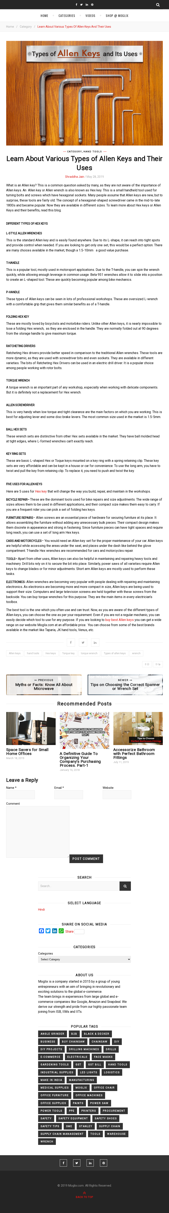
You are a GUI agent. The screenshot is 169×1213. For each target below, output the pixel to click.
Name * (11, 788)
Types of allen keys (115, 653)
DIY (116, 1041)
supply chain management (62, 1133)
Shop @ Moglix (117, 15)
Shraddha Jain (74, 176)
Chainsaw (100, 1041)
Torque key (68, 653)
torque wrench (89, 653)
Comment (13, 804)
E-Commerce (51, 1056)
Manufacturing (81, 1080)
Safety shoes (106, 1118)
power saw (99, 1103)
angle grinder (53, 1033)
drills (111, 1049)
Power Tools (51, 1110)
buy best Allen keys (120, 620)
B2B (74, 1033)
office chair (104, 1087)
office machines (89, 1095)
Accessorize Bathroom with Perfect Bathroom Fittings (134, 753)
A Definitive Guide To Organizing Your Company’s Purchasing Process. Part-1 (80, 759)
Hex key (40, 491)
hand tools (33, 653)
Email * (59, 788)
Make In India (51, 1080)
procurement (114, 1110)
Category (26, 26)
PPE (72, 1110)
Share (69, 931)
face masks (103, 1056)
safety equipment (73, 1118)
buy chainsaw (73, 1041)
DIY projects (51, 1049)
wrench (136, 653)
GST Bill (94, 1064)
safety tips (50, 1126)
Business (48, 1041)
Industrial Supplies (57, 1072)
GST (78, 1064)
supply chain (109, 1126)
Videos (90, 15)
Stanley (85, 1126)
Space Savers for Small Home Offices (27, 751)
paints (78, 1103)
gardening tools (55, 1064)
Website (108, 788)
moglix (81, 1087)
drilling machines (84, 1049)
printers (88, 1110)
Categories (67, 15)
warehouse (116, 1133)
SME (69, 1126)
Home (44, 15)
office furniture (55, 1095)
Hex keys (51, 653)
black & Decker (96, 1033)
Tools (95, 1133)
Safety (46, 1118)
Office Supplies (53, 1103)
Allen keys (15, 653)
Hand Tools (92, 151)
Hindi (41, 909)
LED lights (88, 1072)
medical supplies (55, 1087)
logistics (112, 1072)
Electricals (77, 1056)
